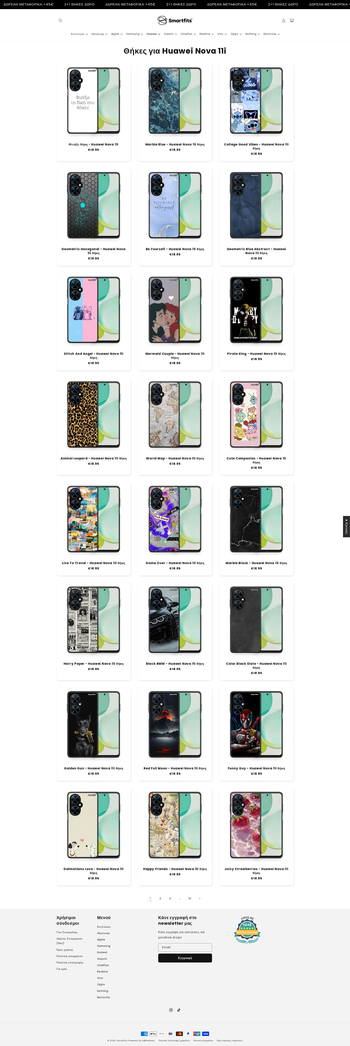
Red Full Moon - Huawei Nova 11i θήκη (175, 768)
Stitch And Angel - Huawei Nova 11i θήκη (94, 356)
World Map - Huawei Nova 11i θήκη (175, 459)
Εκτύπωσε (104, 927)
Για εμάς (62, 969)
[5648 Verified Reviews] (247, 944)
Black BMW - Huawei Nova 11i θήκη (175, 664)
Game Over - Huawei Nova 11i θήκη (175, 563)
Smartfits (122, 1040)
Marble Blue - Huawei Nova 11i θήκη (175, 145)
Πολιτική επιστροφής (70, 962)
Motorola (103, 997)
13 (189, 898)
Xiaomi (102, 959)
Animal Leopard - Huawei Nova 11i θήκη (94, 459)
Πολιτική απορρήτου (70, 956)
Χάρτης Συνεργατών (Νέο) (70, 941)
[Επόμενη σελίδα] (200, 898)
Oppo (101, 984)
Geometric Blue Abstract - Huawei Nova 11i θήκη (256, 251)
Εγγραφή (185, 958)
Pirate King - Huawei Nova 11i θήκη (256, 354)
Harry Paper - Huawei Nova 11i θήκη (94, 664)
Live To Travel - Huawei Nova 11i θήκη (93, 563)
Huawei (102, 952)
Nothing (102, 991)
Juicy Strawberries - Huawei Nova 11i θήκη (256, 871)
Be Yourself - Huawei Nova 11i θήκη (175, 249)
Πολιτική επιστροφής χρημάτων (174, 1040)
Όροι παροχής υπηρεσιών (230, 1040)
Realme (102, 971)
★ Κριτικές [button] (347, 526)
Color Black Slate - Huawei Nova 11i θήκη (256, 666)
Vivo (100, 978)
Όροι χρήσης (65, 950)
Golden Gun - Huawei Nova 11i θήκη (93, 768)
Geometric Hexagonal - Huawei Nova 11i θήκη (93, 251)
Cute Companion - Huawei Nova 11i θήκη (256, 461)
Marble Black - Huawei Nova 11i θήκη (256, 563)
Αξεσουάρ (103, 933)
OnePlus (103, 965)
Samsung (103, 946)
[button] (61, 20)
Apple (101, 939)
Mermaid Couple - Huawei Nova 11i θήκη (174, 356)
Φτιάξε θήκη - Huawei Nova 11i (93, 145)
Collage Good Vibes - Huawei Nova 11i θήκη (256, 147)
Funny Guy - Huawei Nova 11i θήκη (256, 768)
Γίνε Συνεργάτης (67, 932)
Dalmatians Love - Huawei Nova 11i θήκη (94, 871)
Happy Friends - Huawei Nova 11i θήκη (175, 869)
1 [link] (150, 898)
